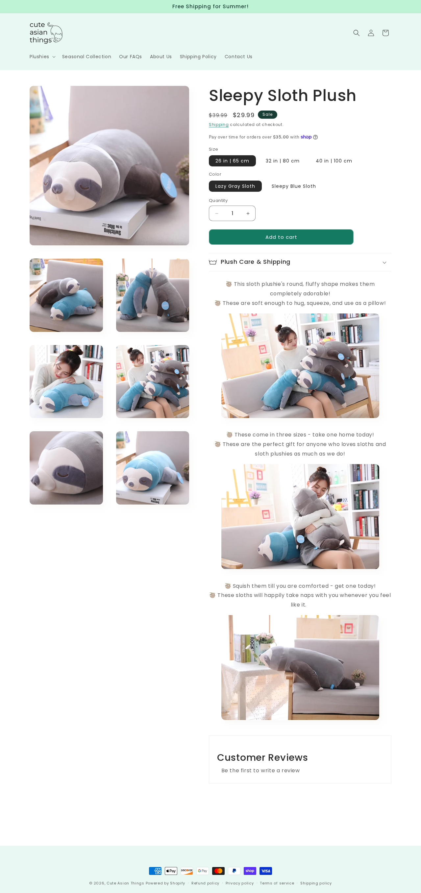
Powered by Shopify (166, 883)
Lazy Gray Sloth (235, 186)
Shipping (219, 124)
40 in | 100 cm (334, 161)
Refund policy (205, 882)
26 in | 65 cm (232, 161)
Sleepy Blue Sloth (294, 186)
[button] (42, 56)
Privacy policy (240, 882)
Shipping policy (316, 882)
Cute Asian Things (125, 883)
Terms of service (277, 882)
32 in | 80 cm (283, 161)
